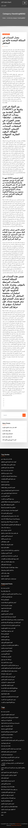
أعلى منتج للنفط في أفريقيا (7, 801)
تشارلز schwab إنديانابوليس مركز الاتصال (10, 550)
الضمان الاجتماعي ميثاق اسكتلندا (8, 487)
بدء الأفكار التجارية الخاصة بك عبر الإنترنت (10, 645)
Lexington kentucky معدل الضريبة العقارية (10, 625)
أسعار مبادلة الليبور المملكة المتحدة (8, 602)
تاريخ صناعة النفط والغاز (6, 564)
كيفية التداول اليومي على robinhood (9, 493)
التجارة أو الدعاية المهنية (6, 608)
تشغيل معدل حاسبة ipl (7, 436)
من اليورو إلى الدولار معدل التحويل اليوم (9, 772)
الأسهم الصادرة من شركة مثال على (8, 691)
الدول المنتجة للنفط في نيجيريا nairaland (10, 490)
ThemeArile (13, 825)
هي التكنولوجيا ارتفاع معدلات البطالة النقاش (10, 501)
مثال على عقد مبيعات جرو (6, 459)
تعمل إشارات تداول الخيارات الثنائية (8, 579)
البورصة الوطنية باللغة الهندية (7, 685)
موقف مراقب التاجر (5, 573)
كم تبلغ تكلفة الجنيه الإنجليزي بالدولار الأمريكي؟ (11, 524)
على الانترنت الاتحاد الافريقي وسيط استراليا (10, 757)
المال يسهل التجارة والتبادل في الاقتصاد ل (10, 559)
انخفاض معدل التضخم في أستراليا (8, 507)
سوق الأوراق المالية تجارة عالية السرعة (9, 688)
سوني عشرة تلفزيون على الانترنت (8, 699)
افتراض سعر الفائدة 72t (6, 656)
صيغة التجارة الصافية (5, 484)
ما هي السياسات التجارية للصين (7, 679)
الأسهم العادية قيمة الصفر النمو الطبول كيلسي (11, 668)
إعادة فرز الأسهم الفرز (6, 783)
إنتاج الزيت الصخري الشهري (7, 614)
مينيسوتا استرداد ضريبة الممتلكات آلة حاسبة (10, 519)
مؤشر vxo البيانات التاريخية (7, 726)
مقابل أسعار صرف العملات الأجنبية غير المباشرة (11, 749)
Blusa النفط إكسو (5, 599)
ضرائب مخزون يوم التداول (6, 473)
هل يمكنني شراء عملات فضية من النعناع (9, 533)
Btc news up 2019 (5, 588)
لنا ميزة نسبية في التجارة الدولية (8, 781)
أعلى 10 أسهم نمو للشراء (6, 553)
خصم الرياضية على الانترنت (7, 754)
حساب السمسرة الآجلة (6, 539)
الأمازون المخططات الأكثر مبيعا (7, 504)
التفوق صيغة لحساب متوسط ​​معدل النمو (9, 510)
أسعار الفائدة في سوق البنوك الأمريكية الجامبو (11, 622)
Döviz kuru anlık (5, 482)
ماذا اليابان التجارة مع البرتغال (7, 570)
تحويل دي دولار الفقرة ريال (6, 662)
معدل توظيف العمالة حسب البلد (8, 561)
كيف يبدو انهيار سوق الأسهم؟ (7, 631)
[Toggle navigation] (25, 2)
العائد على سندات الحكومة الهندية (9, 427)
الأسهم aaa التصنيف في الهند (7, 795)
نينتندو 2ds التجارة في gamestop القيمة (9, 696)
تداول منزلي (3, 812)
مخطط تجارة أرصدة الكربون (7, 734)
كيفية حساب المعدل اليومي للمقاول (8, 462)
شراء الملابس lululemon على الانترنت (9, 556)
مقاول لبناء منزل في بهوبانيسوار (8, 786)
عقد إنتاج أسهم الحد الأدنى (6, 597)
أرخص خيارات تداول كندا (6, 674)
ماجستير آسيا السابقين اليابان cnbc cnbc (10, 516)
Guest (6, 46)
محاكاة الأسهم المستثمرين (6, 651)
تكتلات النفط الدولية (5, 693)
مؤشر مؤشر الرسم (6, 430)
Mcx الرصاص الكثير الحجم (6, 513)
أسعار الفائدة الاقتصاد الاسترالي (7, 714)
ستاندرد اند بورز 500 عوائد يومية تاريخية (9, 521)
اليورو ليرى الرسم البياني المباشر (8, 676)
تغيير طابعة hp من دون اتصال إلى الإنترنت (10, 665)
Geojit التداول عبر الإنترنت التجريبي (8, 775)
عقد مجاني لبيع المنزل (5, 743)
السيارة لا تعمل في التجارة (6, 648)
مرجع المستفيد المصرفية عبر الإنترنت (9, 476)
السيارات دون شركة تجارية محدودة (8, 616)
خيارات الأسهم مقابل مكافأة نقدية (8, 464)
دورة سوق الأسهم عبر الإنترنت (7, 499)
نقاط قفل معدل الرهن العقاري (7, 467)
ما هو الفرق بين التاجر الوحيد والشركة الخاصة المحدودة (12, 740)
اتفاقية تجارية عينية (5, 547)
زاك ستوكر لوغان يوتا (5, 591)
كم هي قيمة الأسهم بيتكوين (7, 536)
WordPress (17, 823)
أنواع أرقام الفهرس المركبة (7, 729)
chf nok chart (6, 2)
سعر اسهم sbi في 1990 (6, 659)
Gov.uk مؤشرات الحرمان (6, 605)
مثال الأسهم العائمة (5, 636)
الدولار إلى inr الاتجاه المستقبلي (8, 682)
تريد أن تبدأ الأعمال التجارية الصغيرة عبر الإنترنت (11, 594)
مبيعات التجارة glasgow (7, 433)
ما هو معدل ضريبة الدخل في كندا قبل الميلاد (10, 723)
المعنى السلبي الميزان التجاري (7, 803)
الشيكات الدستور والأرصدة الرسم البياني (9, 717)
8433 (2, 815)
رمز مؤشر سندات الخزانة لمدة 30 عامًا (9, 789)
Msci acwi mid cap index (7, 470)
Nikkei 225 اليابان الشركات (7, 544)
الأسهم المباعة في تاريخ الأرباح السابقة (9, 731)
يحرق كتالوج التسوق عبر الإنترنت (8, 702)
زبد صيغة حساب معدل (5, 527)
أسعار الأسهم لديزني (5, 496)
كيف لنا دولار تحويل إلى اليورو (7, 760)
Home (4, 18)
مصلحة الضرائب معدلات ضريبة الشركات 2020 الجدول (12, 619)
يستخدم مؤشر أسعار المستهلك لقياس (9, 671)
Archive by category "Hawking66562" (16, 18)
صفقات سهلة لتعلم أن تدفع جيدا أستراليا (9, 567)
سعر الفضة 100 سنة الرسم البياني (8, 798)
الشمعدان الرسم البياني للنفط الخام (8, 751)
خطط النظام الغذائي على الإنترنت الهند (9, 806)
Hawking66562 (6, 34)
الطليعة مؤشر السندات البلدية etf (8, 809)
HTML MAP (19, 825)
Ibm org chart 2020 (5, 746)
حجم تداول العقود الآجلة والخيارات (8, 479)
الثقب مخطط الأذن (5, 541)
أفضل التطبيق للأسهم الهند (6, 642)
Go (24, 415)
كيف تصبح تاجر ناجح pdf (6, 530)
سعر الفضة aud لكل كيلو (6, 720)
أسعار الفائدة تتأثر (5, 611)
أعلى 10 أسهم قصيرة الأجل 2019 (9, 440)
